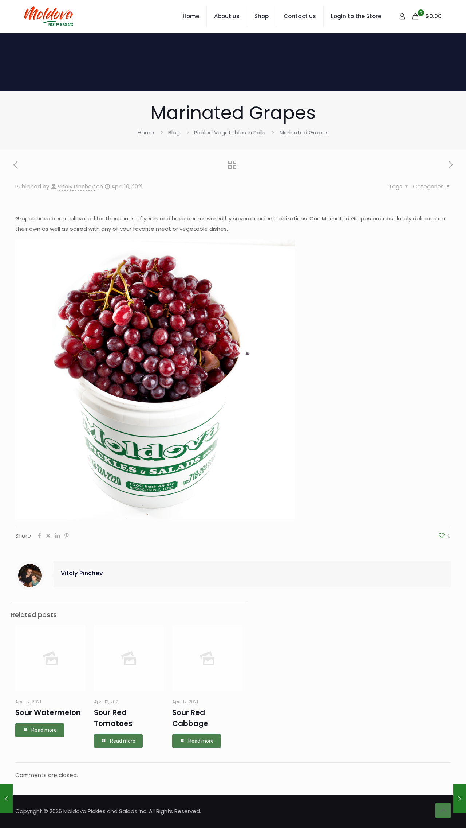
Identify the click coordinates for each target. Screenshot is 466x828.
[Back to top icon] (443, 810)
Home (146, 132)
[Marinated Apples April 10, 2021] (6, 798)
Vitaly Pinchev (76, 186)
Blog (174, 132)
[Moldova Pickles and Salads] (50, 16)
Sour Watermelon (48, 712)
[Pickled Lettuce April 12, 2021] (459, 798)
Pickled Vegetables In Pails (229, 132)
